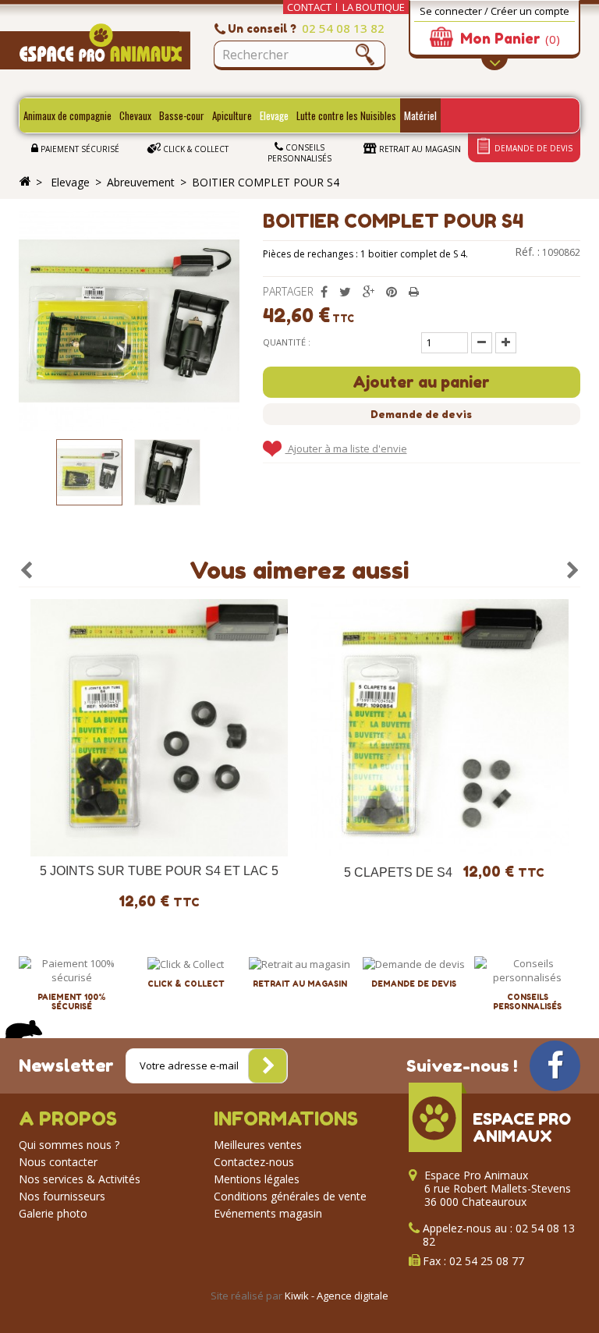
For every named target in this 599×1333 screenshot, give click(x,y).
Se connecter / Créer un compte (494, 11)
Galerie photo (53, 1213)
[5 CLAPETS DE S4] (440, 727)
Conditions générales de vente (290, 1196)
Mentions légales (257, 1179)
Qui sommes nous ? (69, 1144)
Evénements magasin (268, 1213)
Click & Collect (195, 149)
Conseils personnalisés (299, 153)
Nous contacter (58, 1161)
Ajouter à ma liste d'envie (346, 448)
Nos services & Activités (79, 1179)
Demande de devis (532, 148)
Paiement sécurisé (78, 149)
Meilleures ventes (258, 1144)
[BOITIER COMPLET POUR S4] (89, 472)
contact (309, 7)
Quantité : (286, 342)
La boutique (373, 7)
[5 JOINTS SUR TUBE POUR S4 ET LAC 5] (159, 727)
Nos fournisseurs (62, 1196)
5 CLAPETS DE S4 (398, 872)
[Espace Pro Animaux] (104, 46)
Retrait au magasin (419, 149)
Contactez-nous (254, 1161)
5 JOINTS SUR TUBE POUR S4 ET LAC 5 (159, 870)
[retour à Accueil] (25, 181)
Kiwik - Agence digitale (336, 1296)
